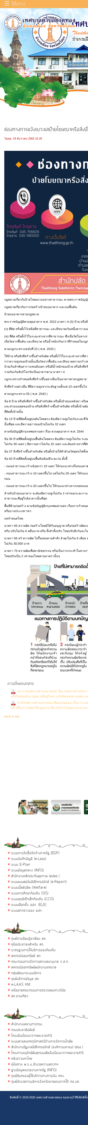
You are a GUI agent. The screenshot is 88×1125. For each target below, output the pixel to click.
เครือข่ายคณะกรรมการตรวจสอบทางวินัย (38, 990)
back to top (11, 716)
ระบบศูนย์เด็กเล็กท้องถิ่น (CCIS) (32, 899)
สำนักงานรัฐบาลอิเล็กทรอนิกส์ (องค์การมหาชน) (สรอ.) (47, 1047)
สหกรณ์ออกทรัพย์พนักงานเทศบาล (33, 967)
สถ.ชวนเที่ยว (19, 996)
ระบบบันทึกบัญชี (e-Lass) (28, 858)
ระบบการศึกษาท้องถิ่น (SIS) (29, 893)
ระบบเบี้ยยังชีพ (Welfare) (29, 887)
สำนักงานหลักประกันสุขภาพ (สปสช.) (35, 876)
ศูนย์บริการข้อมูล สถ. (25, 978)
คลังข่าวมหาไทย (21, 1058)
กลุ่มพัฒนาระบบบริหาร (26, 973)
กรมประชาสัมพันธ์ (23, 1029)
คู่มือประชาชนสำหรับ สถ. (27, 944)
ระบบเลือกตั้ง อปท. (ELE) (28, 904)
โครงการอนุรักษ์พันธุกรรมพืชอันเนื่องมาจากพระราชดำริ (47, 1052)
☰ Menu (14, 4)
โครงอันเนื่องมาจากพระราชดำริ (31, 1035)
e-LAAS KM (20, 984)
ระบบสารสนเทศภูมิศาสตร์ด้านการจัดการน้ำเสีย (42, 1041)
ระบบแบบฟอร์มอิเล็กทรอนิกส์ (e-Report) (39, 881)
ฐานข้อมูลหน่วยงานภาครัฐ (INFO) (34, 1070)
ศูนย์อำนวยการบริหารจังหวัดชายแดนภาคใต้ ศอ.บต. (45, 1081)
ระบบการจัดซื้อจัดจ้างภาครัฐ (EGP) (35, 853)
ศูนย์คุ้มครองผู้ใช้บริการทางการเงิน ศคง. (38, 1075)
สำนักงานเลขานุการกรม (26, 1024)
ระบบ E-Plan (20, 864)
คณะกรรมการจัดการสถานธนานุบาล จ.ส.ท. (40, 961)
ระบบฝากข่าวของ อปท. (27, 910)
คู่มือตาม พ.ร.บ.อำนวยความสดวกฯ (35, 1064)
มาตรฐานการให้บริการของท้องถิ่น (33, 950)
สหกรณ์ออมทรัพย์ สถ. (26, 955)
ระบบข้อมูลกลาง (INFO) (27, 870)
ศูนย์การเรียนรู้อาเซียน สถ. (29, 938)
